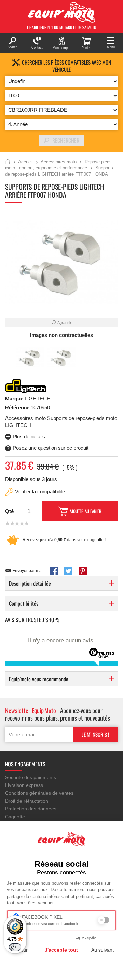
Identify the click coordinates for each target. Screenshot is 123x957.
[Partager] (54, 571)
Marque (14, 398)
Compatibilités (23, 603)
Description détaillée (30, 583)
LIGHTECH (38, 398)
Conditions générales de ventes (39, 793)
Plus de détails (29, 436)
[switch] (15, 947)
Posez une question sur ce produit (50, 448)
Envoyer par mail (28, 570)
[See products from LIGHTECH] (25, 385)
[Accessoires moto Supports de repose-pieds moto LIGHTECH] (30, 358)
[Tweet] (68, 571)
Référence (18, 407)
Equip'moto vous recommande (38, 679)
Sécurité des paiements (30, 777)
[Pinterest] (83, 571)
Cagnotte (15, 816)
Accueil (7, 162)
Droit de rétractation (26, 801)
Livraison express (24, 785)
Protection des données (30, 808)
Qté (9, 511)
